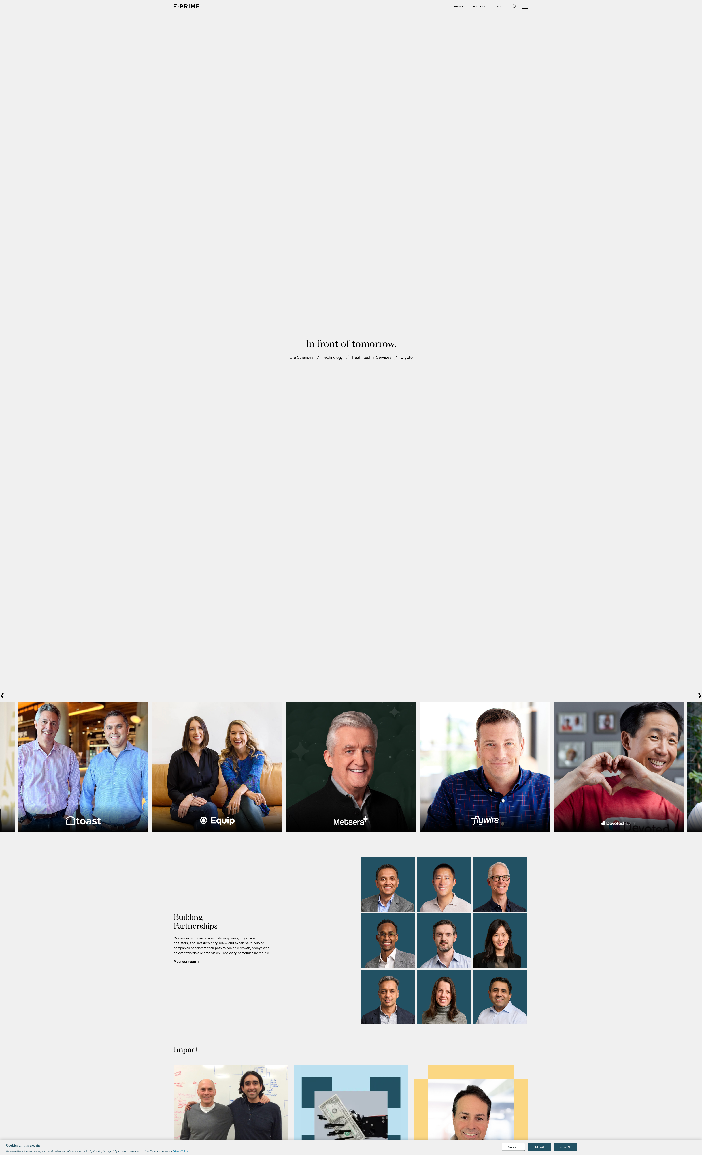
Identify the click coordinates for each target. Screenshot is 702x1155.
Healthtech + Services (371, 358)
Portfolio (479, 7)
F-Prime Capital (186, 6)
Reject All (539, 1146)
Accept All (565, 1146)
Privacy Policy (180, 1151)
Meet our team (185, 962)
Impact (500, 7)
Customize (513, 1146)
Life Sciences (302, 358)
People (458, 7)
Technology (333, 358)
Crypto (407, 358)
